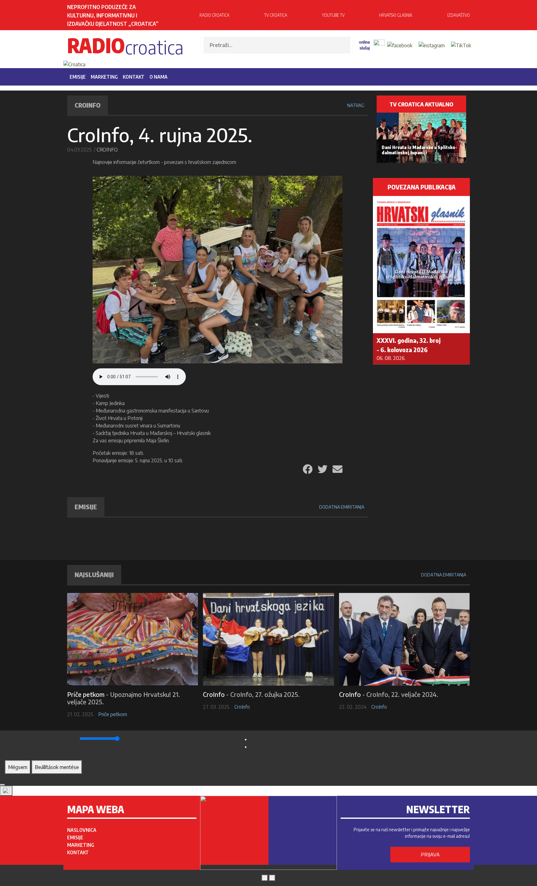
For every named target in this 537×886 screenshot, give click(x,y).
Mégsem (17, 767)
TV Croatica (275, 15)
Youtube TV (333, 15)
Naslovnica (81, 830)
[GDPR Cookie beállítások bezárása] (2, 785)
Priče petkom (112, 714)
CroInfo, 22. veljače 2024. (402, 694)
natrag (355, 105)
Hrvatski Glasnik (395, 15)
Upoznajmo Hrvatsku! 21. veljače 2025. (123, 698)
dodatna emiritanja (341, 507)
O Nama (158, 77)
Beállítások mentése (57, 767)
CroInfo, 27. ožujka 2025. (265, 694)
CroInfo (107, 150)
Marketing (104, 77)
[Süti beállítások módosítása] (6, 791)
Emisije (78, 77)
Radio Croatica (214, 15)
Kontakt (134, 77)
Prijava (430, 854)
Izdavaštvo (458, 15)
